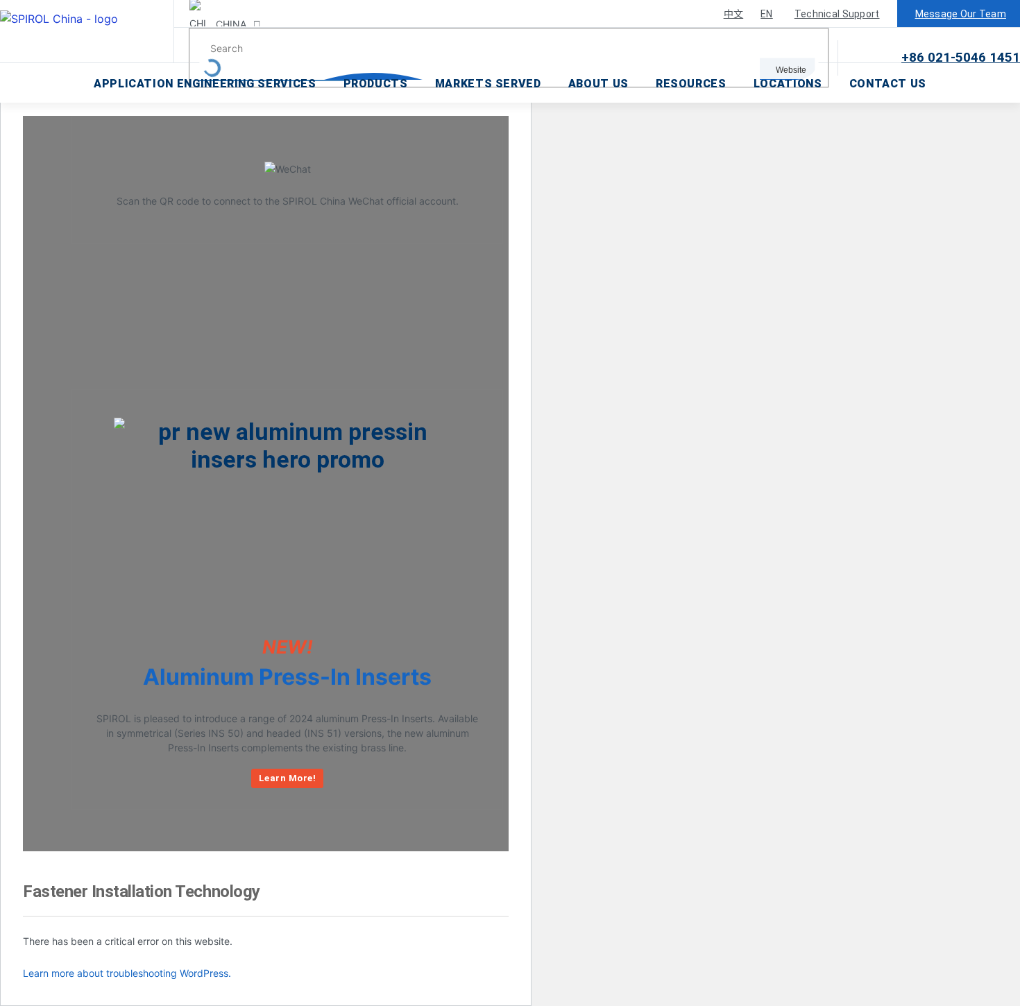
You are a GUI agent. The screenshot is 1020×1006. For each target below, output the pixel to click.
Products (375, 83)
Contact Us (887, 83)
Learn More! (287, 778)
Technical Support (837, 13)
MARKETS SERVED (488, 83)
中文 (734, 13)
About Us (598, 83)
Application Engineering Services (205, 83)
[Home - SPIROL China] (87, 31)
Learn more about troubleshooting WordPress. (127, 973)
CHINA (229, 24)
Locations (788, 83)
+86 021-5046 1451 (960, 57)
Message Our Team (960, 13)
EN (766, 13)
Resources (691, 83)
